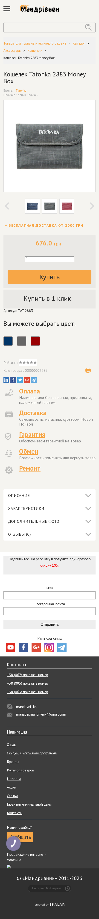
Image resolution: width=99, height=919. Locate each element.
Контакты (14, 812)
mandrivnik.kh (26, 706)
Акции (11, 787)
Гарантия (32, 434)
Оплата (29, 391)
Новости (14, 778)
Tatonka (21, 90)
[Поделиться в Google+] (27, 380)
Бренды (13, 761)
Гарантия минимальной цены (29, 804)
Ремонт (30, 468)
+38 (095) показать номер (27, 683)
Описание (19, 495)
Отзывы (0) (19, 534)
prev (7, 206)
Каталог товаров (20, 770)
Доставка (32, 412)
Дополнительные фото (33, 521)
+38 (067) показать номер (27, 674)
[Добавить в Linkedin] (6, 380)
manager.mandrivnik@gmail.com (41, 714)
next (92, 206)
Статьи (12, 795)
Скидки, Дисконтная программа (32, 753)
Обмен (28, 451)
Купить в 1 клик (47, 298)
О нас (11, 744)
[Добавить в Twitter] (20, 380)
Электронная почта (49, 604)
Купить (49, 277)
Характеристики (26, 508)
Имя (49, 588)
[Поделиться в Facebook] (13, 380)
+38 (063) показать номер (27, 691)
